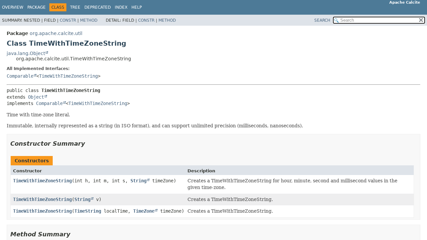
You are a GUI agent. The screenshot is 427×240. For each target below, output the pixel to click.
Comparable (20, 76)
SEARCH (322, 20)
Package (36, 7)
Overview (12, 7)
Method (88, 20)
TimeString (87, 211)
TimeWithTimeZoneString (68, 76)
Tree (75, 7)
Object (36, 97)
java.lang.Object (26, 53)
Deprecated (97, 7)
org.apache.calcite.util (56, 33)
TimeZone (143, 211)
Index (121, 7)
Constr (68, 20)
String (138, 180)
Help (136, 7)
